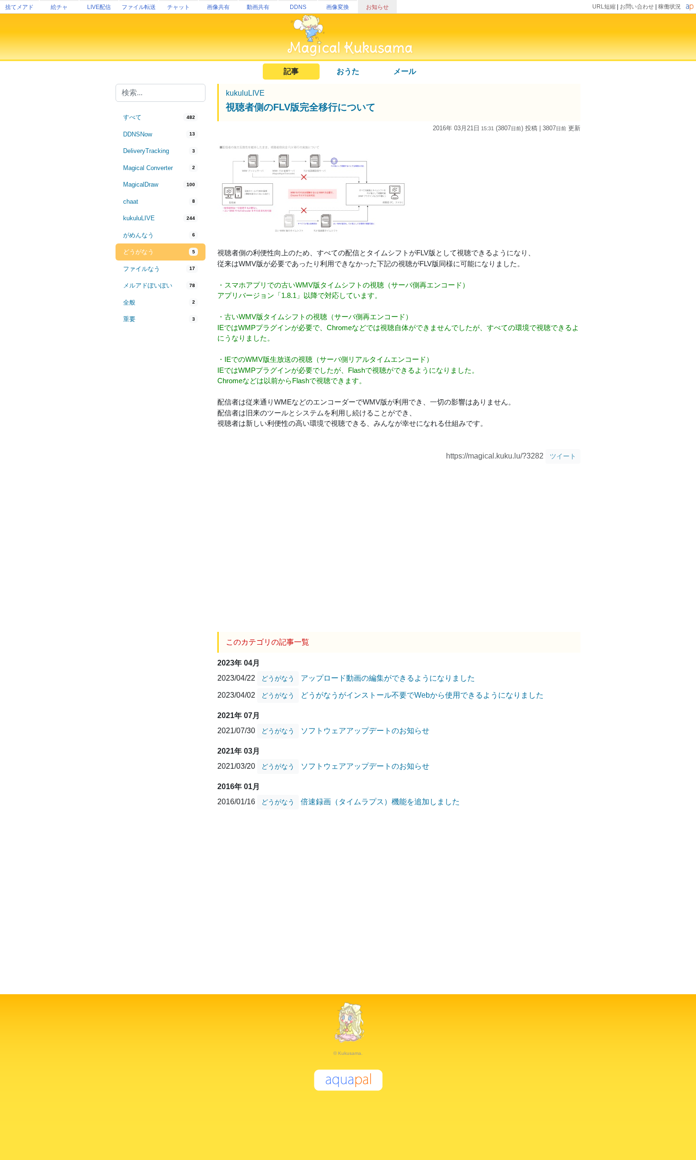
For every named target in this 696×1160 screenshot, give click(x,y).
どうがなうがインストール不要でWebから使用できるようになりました (422, 695)
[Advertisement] (160, 484)
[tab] (160, 117)
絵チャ (59, 7)
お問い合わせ (637, 6)
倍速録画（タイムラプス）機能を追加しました (380, 802)
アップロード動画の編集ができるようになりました (388, 678)
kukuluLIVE (245, 93)
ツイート (563, 456)
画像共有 (218, 7)
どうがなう (277, 678)
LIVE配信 (99, 7)
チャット (178, 7)
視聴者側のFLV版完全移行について (300, 107)
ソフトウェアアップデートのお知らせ (365, 731)
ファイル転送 (139, 7)
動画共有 (258, 7)
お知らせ (377, 7)
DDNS (298, 7)
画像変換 (337, 7)
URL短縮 (604, 6)
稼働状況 (669, 6)
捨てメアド (19, 7)
